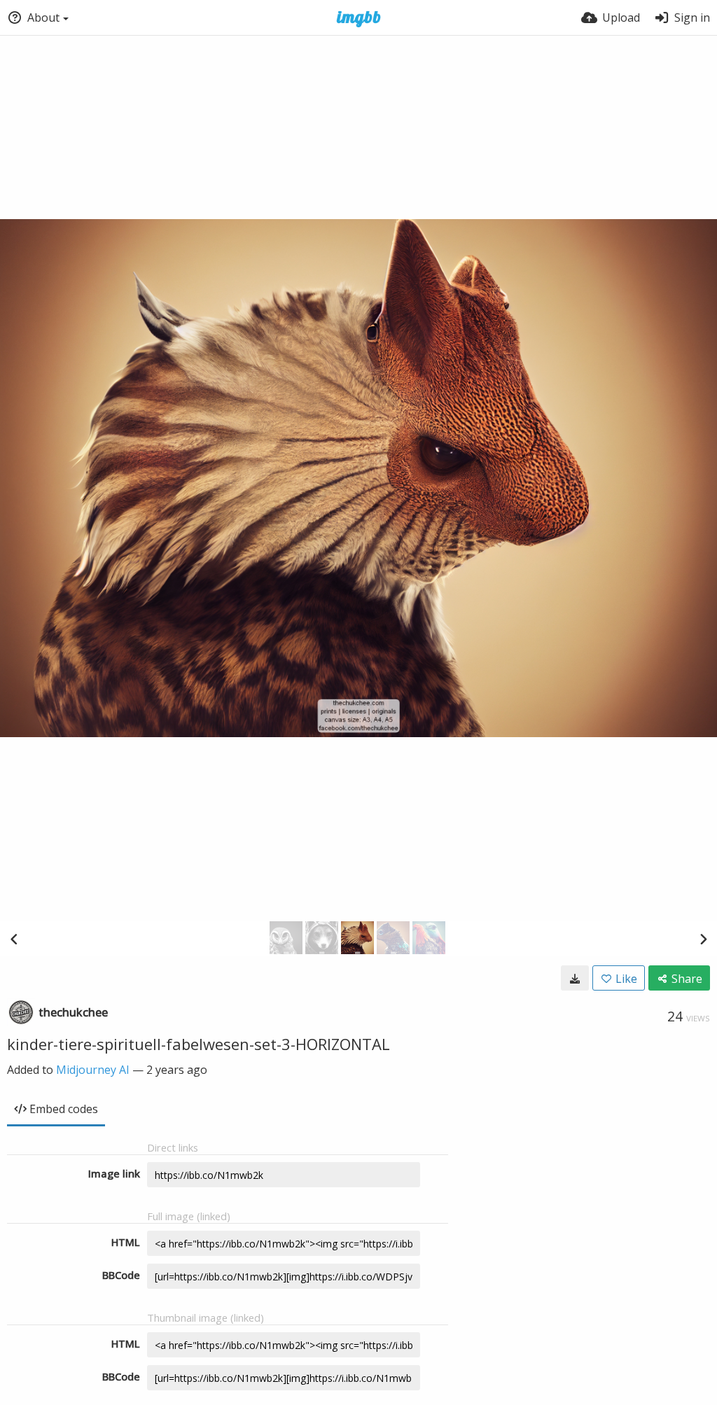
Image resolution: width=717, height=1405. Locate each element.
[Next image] (703, 939)
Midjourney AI (93, 1069)
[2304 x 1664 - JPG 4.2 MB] (575, 978)
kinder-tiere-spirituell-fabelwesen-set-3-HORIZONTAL (198, 1043)
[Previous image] (14, 939)
